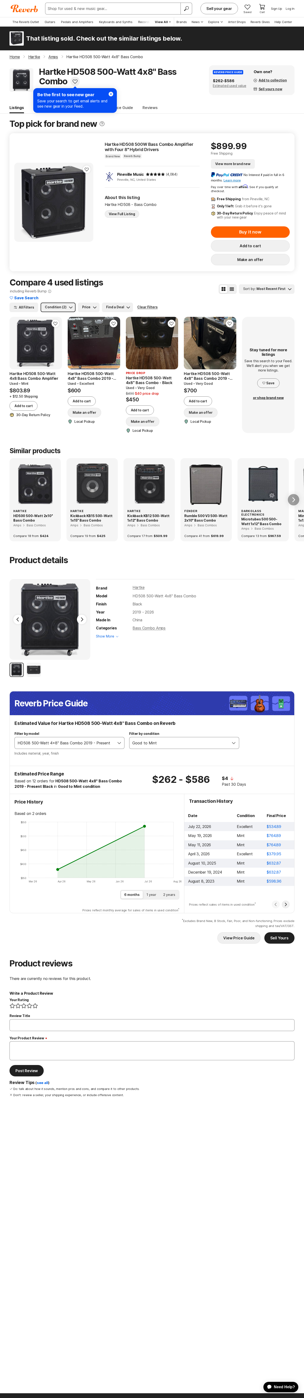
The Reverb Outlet (25, 22)
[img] (155, 174)
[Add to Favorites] (75, 81)
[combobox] (64, 743)
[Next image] (113, 343)
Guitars (50, 22)
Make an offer (250, 259)
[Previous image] (74, 343)
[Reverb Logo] (24, 9)
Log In (290, 8)
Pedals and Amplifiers (77, 22)
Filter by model (26, 734)
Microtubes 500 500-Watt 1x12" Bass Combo (261, 521)
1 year (151, 895)
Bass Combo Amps (149, 628)
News (196, 22)
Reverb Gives (260, 22)
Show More (105, 636)
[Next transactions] (286, 904)
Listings (17, 107)
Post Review (26, 1070)
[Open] (119, 743)
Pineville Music (130, 174)
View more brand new (233, 164)
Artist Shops (237, 22)
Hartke (138, 587)
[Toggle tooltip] (102, 124)
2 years (169, 895)
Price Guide (122, 107)
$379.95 (274, 853)
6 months (132, 895)
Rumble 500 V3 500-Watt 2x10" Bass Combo (205, 518)
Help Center (283, 22)
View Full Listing (122, 214)
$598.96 (274, 881)
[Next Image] (81, 619)
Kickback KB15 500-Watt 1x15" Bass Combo (91, 518)
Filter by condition (144, 734)
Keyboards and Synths (116, 22)
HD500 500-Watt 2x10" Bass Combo (33, 518)
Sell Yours (279, 938)
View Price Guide (238, 938)
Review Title (20, 1016)
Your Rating (19, 1000)
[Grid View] (223, 289)
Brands (181, 22)
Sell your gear (219, 8)
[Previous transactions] (276, 904)
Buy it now (250, 232)
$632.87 (274, 863)
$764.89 (274, 835)
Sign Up (276, 8)
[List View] (232, 289)
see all (42, 1083)
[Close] (111, 94)
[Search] (186, 8)
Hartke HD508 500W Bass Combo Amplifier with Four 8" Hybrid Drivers (149, 147)
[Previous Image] (18, 619)
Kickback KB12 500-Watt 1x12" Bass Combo (148, 518)
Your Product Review (27, 1038)
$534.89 (274, 826)
